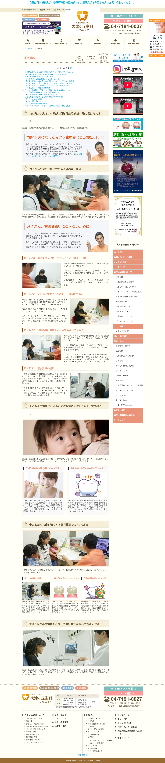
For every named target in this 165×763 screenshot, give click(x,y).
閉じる (72, 68)
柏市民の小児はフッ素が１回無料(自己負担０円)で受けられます (48, 72)
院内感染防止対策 (123, 306)
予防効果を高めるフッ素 (36, 103)
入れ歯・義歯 (121, 400)
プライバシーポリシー (125, 321)
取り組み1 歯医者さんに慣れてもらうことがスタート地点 (50, 81)
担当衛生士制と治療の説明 (127, 297)
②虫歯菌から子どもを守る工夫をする (42, 95)
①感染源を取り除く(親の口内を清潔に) (42, 92)
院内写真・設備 (122, 311)
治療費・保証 (115, 42)
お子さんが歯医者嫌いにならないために (42, 79)
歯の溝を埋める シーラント (38, 101)
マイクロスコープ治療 (97, 42)
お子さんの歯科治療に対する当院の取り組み (41, 77)
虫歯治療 (119, 351)
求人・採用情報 (120, 336)
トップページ (119, 267)
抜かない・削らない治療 (126, 287)
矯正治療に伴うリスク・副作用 (130, 385)
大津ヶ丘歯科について (123, 272)
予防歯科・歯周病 (123, 346)
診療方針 (119, 277)
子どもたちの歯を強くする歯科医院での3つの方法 (43, 97)
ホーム (27, 42)
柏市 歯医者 (82, 755)
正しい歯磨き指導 (34, 99)
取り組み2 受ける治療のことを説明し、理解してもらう (49, 83)
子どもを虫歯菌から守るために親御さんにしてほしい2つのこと (48, 90)
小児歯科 (119, 361)
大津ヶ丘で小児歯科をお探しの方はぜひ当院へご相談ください (47, 106)
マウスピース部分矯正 (125, 390)
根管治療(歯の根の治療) (125, 356)
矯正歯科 (119, 380)
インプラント (121, 395)
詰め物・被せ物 (122, 375)
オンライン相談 (120, 262)
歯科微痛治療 (121, 301)
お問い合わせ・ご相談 (123, 257)
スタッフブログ (122, 331)
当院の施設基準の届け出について (127, 415)
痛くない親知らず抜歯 (125, 366)
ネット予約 (118, 252)
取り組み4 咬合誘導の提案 (38, 88)
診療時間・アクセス (124, 316)
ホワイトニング (122, 371)
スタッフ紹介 (62, 42)
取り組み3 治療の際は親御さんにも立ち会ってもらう (48, 85)
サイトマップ (119, 420)
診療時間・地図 (134, 42)
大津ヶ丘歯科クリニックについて (43, 42)
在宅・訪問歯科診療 (124, 405)
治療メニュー (80, 42)
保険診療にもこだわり (125, 282)
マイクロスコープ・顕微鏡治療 (128, 292)
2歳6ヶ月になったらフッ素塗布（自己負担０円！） (47, 74)
